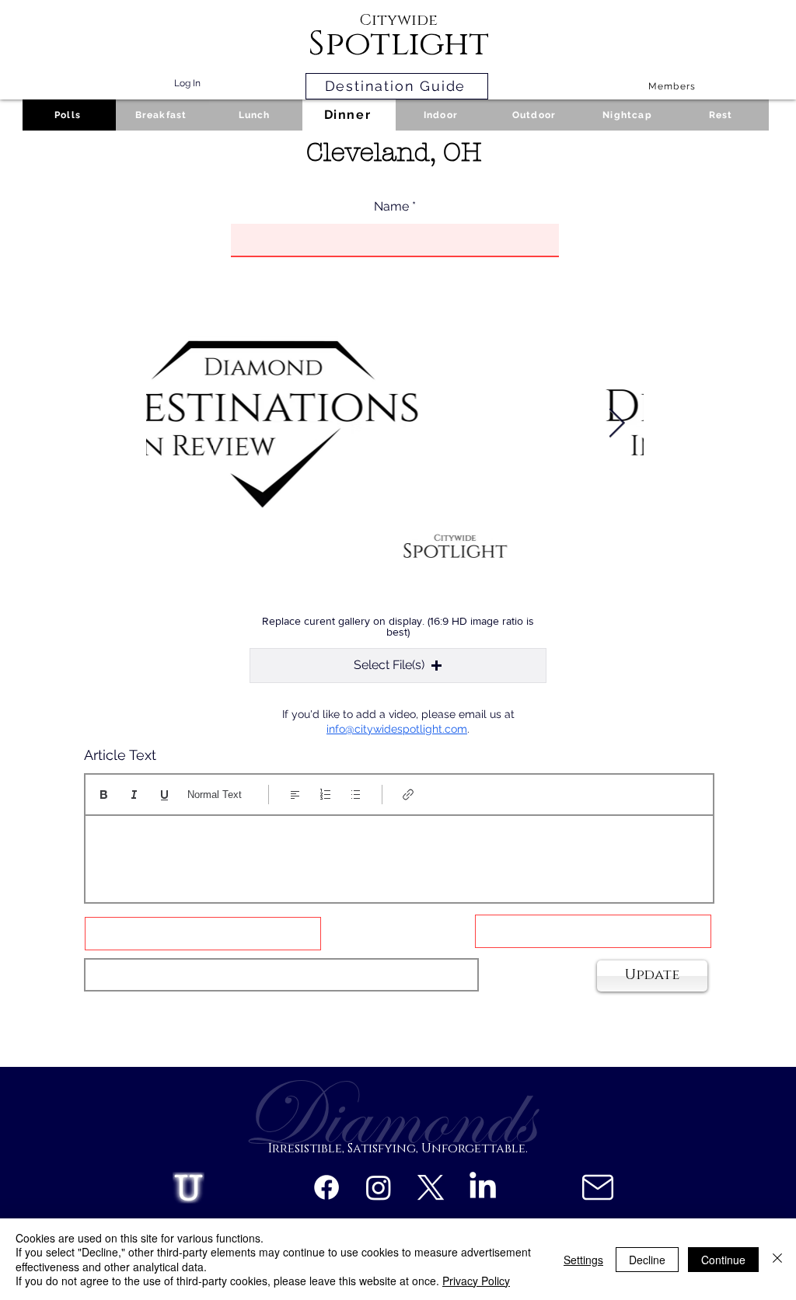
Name (391, 206)
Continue (723, 1259)
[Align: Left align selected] (295, 794)
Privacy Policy (476, 1280)
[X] (430, 1187)
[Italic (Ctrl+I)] (134, 794)
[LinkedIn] (482, 1187)
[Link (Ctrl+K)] (408, 794)
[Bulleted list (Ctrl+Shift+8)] (355, 794)
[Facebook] (326, 1187)
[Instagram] (378, 1187)
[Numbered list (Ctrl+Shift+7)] (325, 794)
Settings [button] (583, 1259)
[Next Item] (616, 424)
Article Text (120, 755)
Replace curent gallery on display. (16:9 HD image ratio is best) (398, 626)
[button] (398, 665)
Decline (647, 1259)
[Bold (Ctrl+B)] (104, 794)
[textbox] (399, 854)
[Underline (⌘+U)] (164, 794)
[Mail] (597, 1187)
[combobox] (281, 975)
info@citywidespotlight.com (396, 729)
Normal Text (214, 794)
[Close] (777, 1259)
